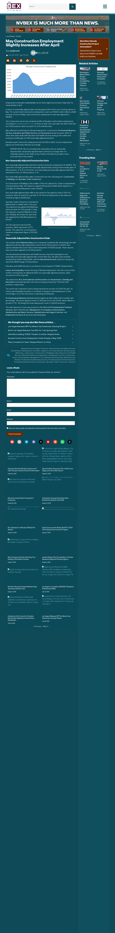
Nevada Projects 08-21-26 (102, 169)
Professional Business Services (25, 362)
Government (70, 355)
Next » (45, 626)
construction (29, 353)
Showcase (41, 362)
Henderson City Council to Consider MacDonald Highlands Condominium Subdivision (21, 618)
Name (9, 401)
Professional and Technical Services (61, 360)
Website (10, 419)
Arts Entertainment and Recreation (62, 351)
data (57, 353)
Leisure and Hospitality (20, 357)
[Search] (72, 7)
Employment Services (57, 355)
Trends (18, 36)
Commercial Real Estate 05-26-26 (84, 224)
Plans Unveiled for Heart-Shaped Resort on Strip (29, 342)
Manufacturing (69, 357)
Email (9, 410)
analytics (44, 351)
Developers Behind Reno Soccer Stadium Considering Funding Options (85, 79)
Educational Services (29, 355)
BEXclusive (19, 353)
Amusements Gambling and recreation (25, 351)
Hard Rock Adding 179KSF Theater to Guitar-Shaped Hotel (33, 334)
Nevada (17, 360)
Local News (10, 36)
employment (43, 355)
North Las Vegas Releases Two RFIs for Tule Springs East (32, 330)
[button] (8, 60)
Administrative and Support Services (34, 348)
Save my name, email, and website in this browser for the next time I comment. (37, 428)
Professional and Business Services (34, 360)
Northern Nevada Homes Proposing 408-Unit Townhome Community (101, 199)
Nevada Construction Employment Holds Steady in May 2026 (34, 338)
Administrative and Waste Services (62, 348)
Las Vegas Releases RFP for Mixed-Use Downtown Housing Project (37, 326)
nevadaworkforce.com (25, 124)
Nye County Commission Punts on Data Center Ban (85, 105)
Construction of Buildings (44, 353)
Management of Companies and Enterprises (46, 357)
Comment (11, 377)
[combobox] (48, 7)
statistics (72, 362)
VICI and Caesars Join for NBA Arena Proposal (102, 105)
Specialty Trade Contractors (57, 362)
